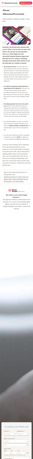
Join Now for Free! (26, 3)
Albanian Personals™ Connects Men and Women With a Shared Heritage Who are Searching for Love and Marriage (16, 179)
